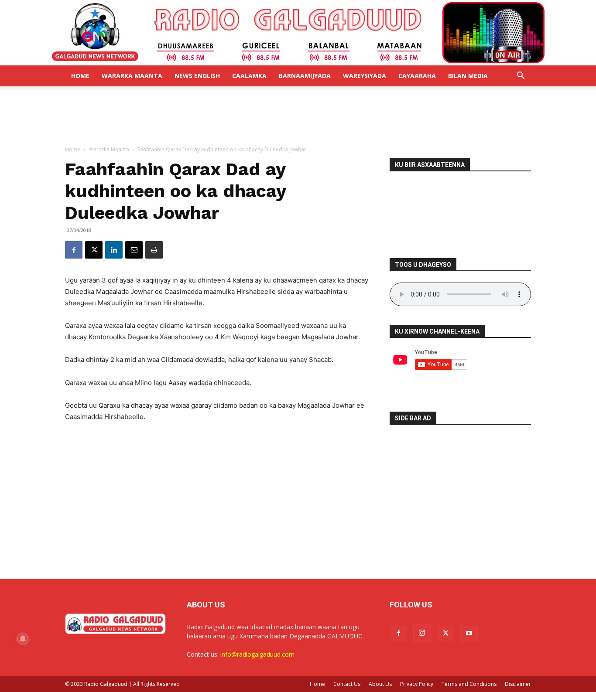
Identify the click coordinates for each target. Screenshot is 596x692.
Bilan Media (468, 76)
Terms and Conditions (469, 684)
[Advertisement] (298, 116)
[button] (520, 76)
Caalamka (249, 76)
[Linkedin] (114, 250)
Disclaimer (518, 684)
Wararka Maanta (132, 76)
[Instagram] (422, 633)
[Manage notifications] (23, 639)
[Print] (154, 250)
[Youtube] (469, 633)
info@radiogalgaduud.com (257, 654)
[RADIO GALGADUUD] (298, 32)
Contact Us (346, 684)
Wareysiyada (364, 76)
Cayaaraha (417, 76)
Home (80, 76)
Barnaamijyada (305, 76)
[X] (94, 250)
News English (197, 76)
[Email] (134, 250)
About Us (380, 684)
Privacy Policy (416, 684)
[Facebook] (73, 250)
